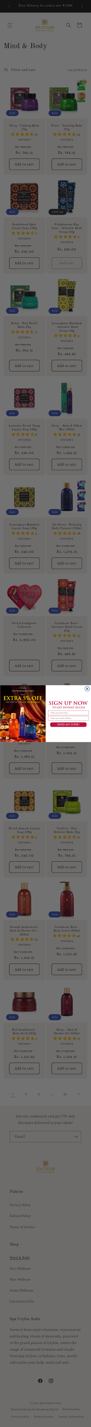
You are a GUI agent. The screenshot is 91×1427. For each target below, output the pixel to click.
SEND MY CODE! (68, 724)
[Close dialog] (87, 688)
